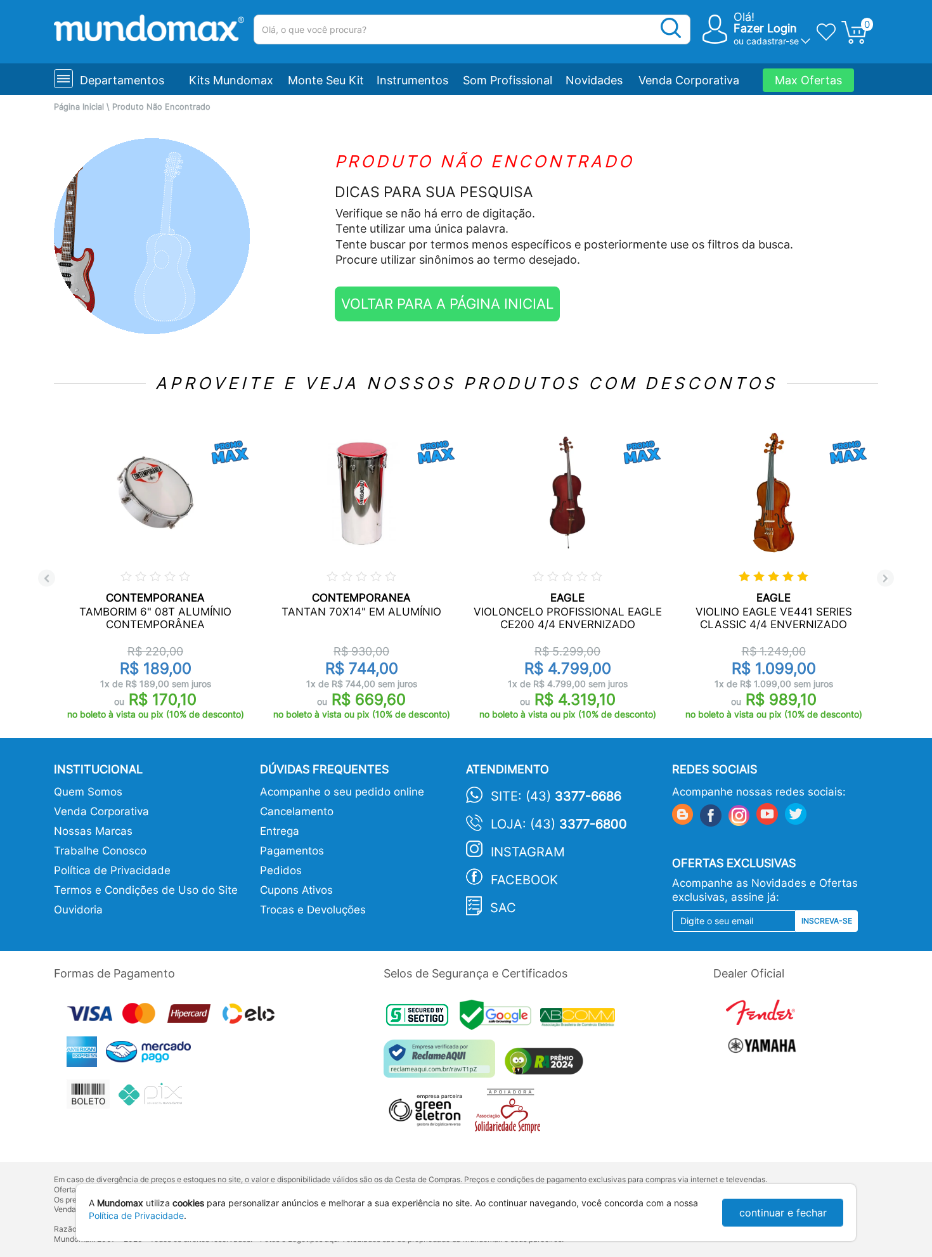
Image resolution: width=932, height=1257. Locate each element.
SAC (503, 907)
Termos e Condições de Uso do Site (146, 890)
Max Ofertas (808, 80)
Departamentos (122, 80)
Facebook (524, 879)
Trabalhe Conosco (100, 850)
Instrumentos (412, 80)
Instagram (528, 852)
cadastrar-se (772, 40)
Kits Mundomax (231, 80)
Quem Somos (88, 791)
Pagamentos (292, 850)
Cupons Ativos (296, 890)
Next (885, 578)
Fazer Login (765, 28)
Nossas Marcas (93, 831)
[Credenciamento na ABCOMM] (580, 1019)
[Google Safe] (500, 1019)
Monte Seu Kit (326, 80)
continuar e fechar (783, 1212)
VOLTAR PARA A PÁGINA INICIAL (447, 303)
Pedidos (281, 870)
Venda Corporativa (688, 80)
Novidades (594, 80)
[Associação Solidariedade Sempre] (511, 1114)
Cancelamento (296, 811)
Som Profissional (507, 80)
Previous (46, 578)
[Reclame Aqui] (443, 1063)
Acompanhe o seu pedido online (342, 791)
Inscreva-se (826, 920)
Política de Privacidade (112, 870)
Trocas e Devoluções (313, 909)
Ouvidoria (78, 909)
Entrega (279, 831)
